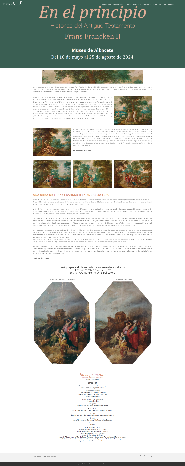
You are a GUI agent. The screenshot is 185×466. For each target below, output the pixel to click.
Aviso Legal (150, 456)
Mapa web (142, 456)
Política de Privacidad (103, 464)
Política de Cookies (88, 464)
